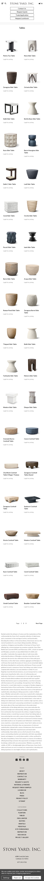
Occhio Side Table (30, 216)
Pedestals (22, 826)
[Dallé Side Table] (11, 108)
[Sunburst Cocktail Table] (32, 495)
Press (22, 796)
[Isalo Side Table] (32, 236)
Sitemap (22, 801)
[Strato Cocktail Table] (11, 529)
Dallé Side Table (9, 119)
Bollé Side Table (29, 344)
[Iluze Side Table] (11, 139)
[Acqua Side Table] (32, 268)
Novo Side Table (30, 56)
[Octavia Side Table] (32, 76)
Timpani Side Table (10, 344)
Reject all (17, 878)
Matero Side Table (30, 376)
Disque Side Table (30, 407)
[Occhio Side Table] (32, 205)
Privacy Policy (22, 798)
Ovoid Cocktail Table (10, 603)
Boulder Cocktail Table (32, 603)
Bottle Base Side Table (32, 119)
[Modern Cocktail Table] (32, 529)
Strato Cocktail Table (10, 540)
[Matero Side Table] (32, 365)
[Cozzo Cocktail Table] (32, 428)
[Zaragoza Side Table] (11, 76)
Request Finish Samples (22, 787)
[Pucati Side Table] (11, 236)
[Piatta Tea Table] (11, 45)
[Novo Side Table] (32, 45)
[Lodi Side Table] (32, 173)
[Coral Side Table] (11, 205)
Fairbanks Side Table (10, 376)
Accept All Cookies (32, 878)
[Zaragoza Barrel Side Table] (32, 299)
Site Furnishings (22, 829)
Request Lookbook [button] (22, 18)
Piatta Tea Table (9, 56)
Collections (22, 810)
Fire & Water (22, 818)
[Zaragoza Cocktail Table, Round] (32, 462)
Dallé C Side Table (9, 184)
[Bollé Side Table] (32, 333)
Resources (22, 835)
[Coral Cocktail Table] (32, 561)
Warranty (22, 779)
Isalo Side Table (29, 247)
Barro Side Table (9, 279)
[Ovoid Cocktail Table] (11, 592)
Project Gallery (22, 837)
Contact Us (22, 776)
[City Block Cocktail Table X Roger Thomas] (11, 462)
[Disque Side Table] (32, 396)
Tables (22, 815)
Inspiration (22, 774)
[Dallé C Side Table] (11, 173)
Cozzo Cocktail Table (31, 439)
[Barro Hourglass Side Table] (32, 139)
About (22, 771)
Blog (22, 793)
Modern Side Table (10, 407)
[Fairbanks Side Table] (11, 365)
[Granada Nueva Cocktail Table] (11, 428)
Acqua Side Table (30, 279)
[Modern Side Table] (11, 396)
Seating (22, 821)
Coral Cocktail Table (31, 572)
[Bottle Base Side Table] (32, 108)
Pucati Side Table (9, 247)
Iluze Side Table (8, 150)
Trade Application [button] (22, 15)
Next (39, 623)
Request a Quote (22, 782)
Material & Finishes (22, 785)
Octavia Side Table (30, 87)
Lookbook (22, 790)
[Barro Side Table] (11, 268)
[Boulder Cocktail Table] (32, 592)
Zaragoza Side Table (10, 87)
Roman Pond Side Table (11, 310)
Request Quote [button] (22, 12)
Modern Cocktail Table (32, 540)
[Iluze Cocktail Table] (11, 561)
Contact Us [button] (22, 8)
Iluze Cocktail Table (10, 572)
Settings (6, 878)
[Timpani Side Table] (11, 333)
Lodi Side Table (29, 184)
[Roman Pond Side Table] (11, 299)
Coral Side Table (9, 216)
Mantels (22, 824)
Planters (22, 813)
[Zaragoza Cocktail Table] (11, 495)
